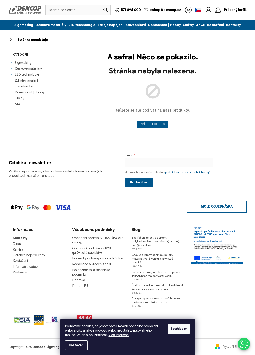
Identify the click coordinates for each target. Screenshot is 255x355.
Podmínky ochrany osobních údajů (97, 258)
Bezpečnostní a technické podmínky (91, 272)
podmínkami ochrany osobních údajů (187, 172)
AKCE (19, 104)
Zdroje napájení (26, 81)
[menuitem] (23, 25)
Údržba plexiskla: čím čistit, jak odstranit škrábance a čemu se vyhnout (157, 287)
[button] (244, 344)
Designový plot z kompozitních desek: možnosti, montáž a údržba (156, 300)
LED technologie (27, 75)
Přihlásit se (138, 182)
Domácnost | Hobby (29, 92)
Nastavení (76, 345)
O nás (17, 244)
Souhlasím (179, 329)
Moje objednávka (216, 206)
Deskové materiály (28, 69)
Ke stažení (20, 261)
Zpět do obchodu (153, 124)
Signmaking (23, 63)
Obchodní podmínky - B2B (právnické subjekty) (91, 250)
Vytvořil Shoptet (235, 347)
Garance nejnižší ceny (29, 255)
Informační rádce (25, 267)
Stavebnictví (24, 86)
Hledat (106, 10)
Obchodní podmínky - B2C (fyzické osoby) (97, 240)
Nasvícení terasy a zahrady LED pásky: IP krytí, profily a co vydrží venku (156, 274)
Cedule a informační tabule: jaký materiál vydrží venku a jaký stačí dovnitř (153, 258)
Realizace (20, 272)
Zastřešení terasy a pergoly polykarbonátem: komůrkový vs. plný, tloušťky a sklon (156, 241)
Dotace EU (80, 286)
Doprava (78, 280)
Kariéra (18, 250)
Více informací (119, 335)
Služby (19, 98)
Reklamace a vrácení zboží (91, 264)
